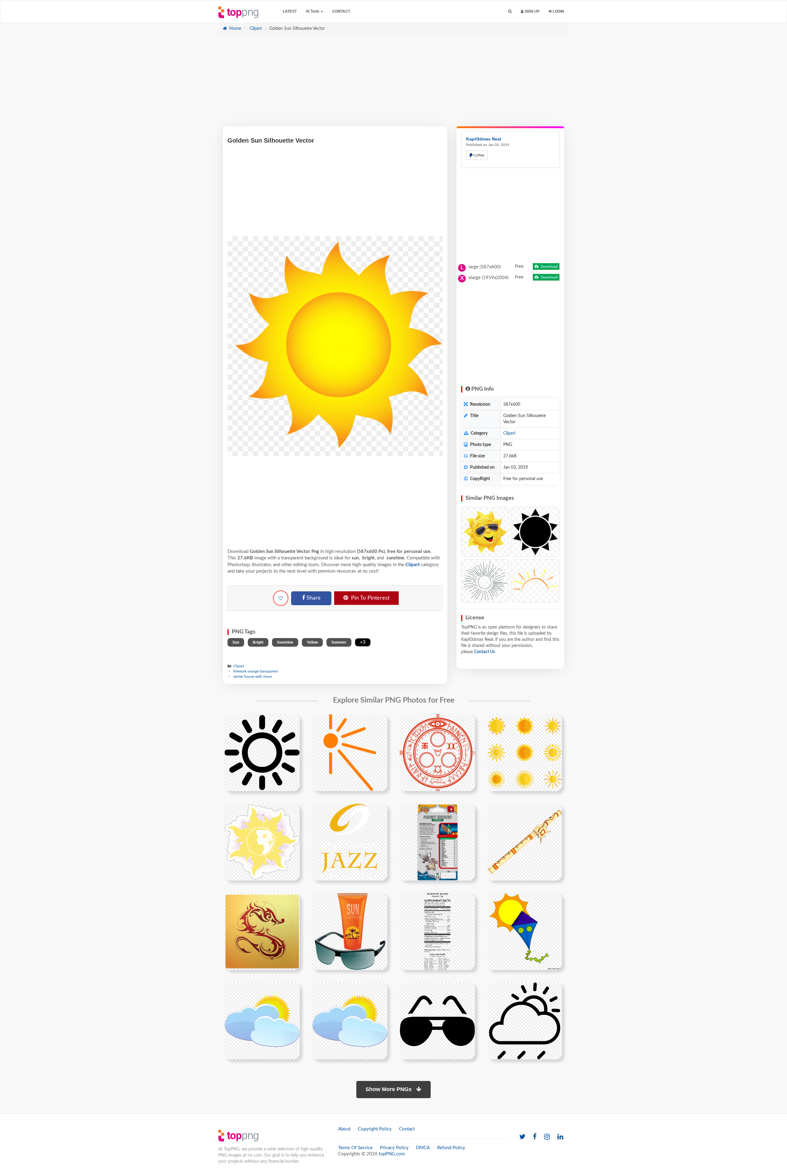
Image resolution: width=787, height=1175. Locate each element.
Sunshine (285, 642)
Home (234, 28)
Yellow (312, 642)
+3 (363, 642)
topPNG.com (392, 1154)
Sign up (532, 11)
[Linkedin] (560, 1137)
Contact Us (484, 652)
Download (549, 266)
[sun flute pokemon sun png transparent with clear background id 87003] (524, 842)
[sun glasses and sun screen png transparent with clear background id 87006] (349, 931)
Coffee (478, 155)
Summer (338, 642)
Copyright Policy (375, 1129)
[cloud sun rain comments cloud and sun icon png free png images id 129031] (524, 1021)
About (344, 1129)
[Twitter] (522, 1137)
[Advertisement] (393, 83)
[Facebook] (535, 1137)
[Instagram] (547, 1137)
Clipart (255, 28)
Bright (258, 642)
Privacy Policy (394, 1147)
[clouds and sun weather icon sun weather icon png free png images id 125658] (262, 1021)
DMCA (423, 1147)
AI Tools (313, 11)
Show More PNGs (389, 1089)
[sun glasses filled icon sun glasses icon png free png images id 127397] (437, 1021)
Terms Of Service (355, 1147)
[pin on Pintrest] (291, 722)
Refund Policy (451, 1147)
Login (558, 11)
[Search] (510, 11)
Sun (235, 642)
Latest (290, 11)
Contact (341, 11)
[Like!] (280, 598)
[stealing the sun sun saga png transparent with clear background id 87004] (262, 931)
